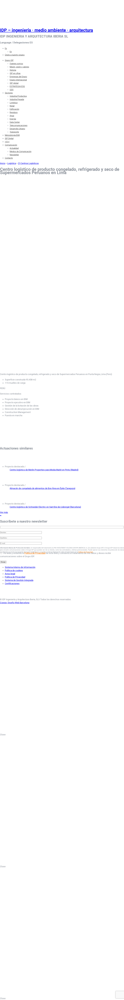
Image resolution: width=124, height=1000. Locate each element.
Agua (12, 116)
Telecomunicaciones (18, 125)
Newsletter (14, 155)
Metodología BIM (12, 135)
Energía (13, 119)
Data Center (15, 122)
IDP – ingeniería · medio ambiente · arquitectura (46, 30)
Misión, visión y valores (19, 67)
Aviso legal (10, 573)
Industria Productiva (18, 96)
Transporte (14, 132)
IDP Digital (9, 138)
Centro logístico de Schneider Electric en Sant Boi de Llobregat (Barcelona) (45, 507)
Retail (12, 106)
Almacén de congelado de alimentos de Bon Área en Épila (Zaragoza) (42, 488)
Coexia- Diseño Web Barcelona (14, 602)
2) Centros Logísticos (28, 163)
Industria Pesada (17, 99)
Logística (13, 103)
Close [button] (3, 734)
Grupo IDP (9, 60)
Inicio (2, 163)
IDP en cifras (15, 73)
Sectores (9, 93)
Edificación (14, 109)
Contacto (9, 158)
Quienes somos (16, 63)
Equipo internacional (18, 80)
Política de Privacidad (34, 553)
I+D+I (7, 142)
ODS (11, 89)
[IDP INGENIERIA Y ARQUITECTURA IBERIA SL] (6, 11)
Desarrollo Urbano (17, 129)
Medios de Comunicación (20, 151)
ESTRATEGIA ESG (17, 86)
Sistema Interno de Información (20, 567)
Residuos (14, 112)
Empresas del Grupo (18, 76)
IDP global (14, 83)
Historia (13, 70)
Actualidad (14, 148)
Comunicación (11, 145)
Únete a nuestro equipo (15, 55)
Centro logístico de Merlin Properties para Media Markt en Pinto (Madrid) (44, 470)
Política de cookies (14, 570)
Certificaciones (12, 583)
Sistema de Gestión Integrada (19, 580)
